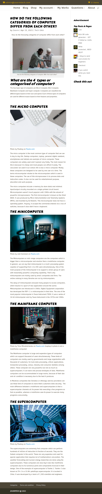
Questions (77, 8)
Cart (80, 30)
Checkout (81, 65)
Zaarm (16, 30)
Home (16, 8)
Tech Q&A (39, 30)
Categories (13, 485)
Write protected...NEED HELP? (84, 49)
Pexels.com (30, 149)
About (91, 8)
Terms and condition (27, 485)
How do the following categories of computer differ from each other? (33, 22)
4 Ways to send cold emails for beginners (84, 59)
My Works (63, 8)
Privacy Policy (40, 485)
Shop (34, 8)
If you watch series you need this (84, 73)
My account (46, 8)
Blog (25, 8)
